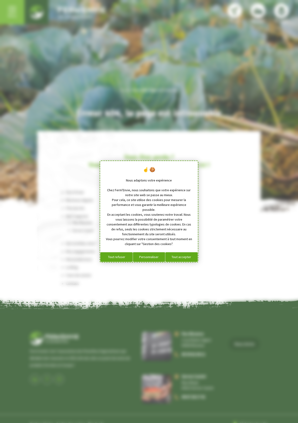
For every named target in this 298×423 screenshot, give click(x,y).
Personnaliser (149, 257)
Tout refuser (116, 257)
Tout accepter (181, 257)
